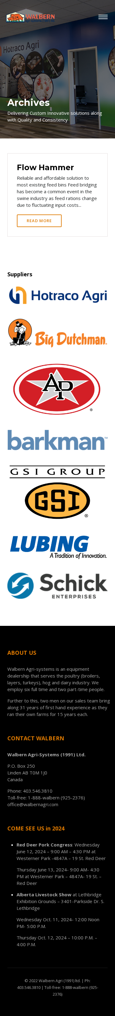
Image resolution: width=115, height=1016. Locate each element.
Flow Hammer (45, 167)
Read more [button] (39, 220)
